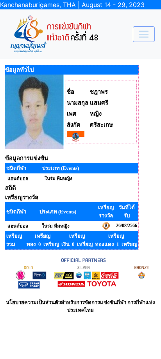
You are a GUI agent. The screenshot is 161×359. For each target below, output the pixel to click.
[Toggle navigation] (144, 34)
